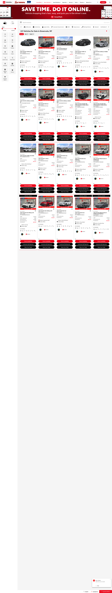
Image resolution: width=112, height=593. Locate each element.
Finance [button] (82, 2)
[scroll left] (21, 27)
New (5, 21)
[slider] (2, 28)
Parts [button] (76, 2)
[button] (109, 2)
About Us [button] (88, 2)
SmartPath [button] (39, 2)
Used (12, 21)
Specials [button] (64, 2)
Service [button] (70, 2)
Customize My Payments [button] (28, 81)
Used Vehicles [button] (56, 2)
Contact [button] (103, 2)
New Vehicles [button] (47, 2)
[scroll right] (108, 27)
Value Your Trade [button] (28, 84)
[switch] (5, 22)
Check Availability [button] (28, 78)
